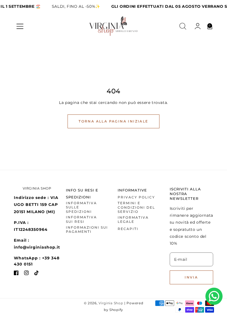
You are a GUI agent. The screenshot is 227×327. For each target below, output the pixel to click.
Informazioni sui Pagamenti (87, 229)
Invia (191, 277)
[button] (20, 26)
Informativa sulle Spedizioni (81, 207)
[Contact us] (214, 296)
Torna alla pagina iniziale (113, 121)
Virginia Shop (111, 303)
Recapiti (128, 229)
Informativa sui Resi (81, 219)
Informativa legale (133, 219)
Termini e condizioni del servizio (136, 207)
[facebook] (16, 273)
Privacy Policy (136, 197)
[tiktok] (36, 273)
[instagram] (26, 273)
